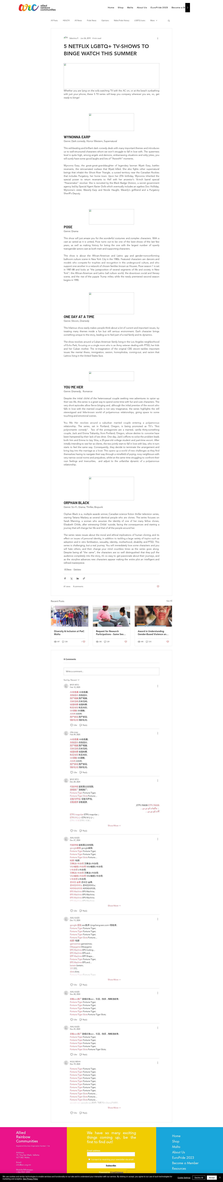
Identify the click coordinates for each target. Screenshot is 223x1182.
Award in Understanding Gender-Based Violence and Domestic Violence (153, 633)
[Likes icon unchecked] (71, 725)
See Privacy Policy (30, 1178)
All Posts (54, 20)
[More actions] (157, 38)
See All (169, 601)
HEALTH (66, 20)
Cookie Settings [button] (184, 1177)
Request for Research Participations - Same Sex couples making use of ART (110, 633)
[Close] (219, 1177)
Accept (212, 1177)
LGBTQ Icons (139, 20)
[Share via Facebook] (65, 578)
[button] (169, 20)
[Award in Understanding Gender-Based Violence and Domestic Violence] (153, 616)
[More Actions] (157, 686)
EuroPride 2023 (183, 1158)
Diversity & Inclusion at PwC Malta (69, 633)
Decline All (199, 1177)
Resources (179, 1168)
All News (78, 20)
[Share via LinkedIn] (77, 578)
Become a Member (185, 1163)
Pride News (91, 20)
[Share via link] (84, 578)
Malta (176, 1147)
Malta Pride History (121, 20)
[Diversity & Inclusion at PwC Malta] (69, 616)
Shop (175, 1141)
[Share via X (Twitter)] (71, 578)
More (152, 20)
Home (176, 1136)
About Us (178, 1152)
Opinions (105, 20)
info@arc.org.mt (23, 1165)
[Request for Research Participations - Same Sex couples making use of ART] (111, 616)
